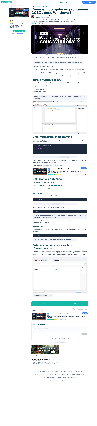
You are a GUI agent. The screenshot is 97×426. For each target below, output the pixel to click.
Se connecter (77, 2)
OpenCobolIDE (82, 73)
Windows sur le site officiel (66, 69)
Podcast (70, 2)
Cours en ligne (59, 2)
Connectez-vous (63, 334)
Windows (41, 23)
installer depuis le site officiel (69, 83)
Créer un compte (89, 2)
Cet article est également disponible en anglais (60, 380)
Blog (65, 2)
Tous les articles (35, 6)
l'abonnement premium (21, 33)
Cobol (47, 6)
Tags (43, 6)
